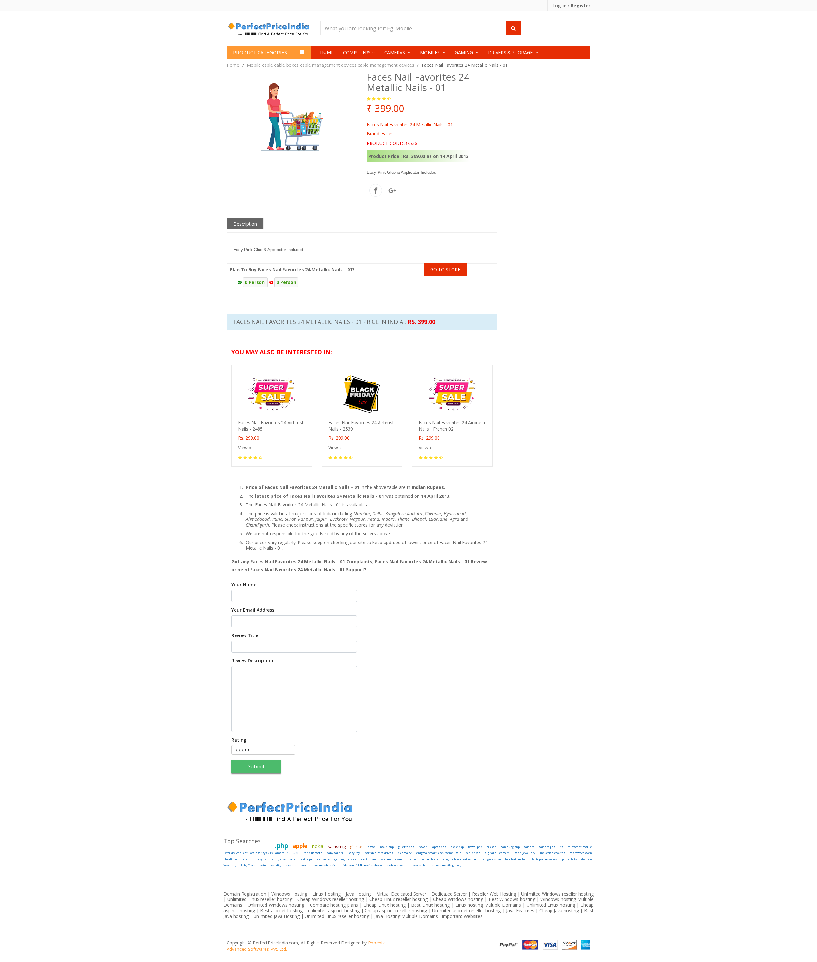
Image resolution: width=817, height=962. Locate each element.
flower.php (475, 847)
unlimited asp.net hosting (334, 910)
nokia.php (387, 847)
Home (327, 52)
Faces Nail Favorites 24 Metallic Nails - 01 (465, 65)
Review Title (244, 635)
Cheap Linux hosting (385, 905)
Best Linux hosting (431, 905)
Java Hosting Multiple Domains (406, 916)
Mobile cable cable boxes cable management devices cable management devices (330, 65)
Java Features (520, 910)
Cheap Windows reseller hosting (330, 899)
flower (423, 847)
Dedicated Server (449, 894)
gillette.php (406, 847)
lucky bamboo (264, 859)
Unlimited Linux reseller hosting (259, 899)
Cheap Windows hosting (458, 899)
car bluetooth (313, 853)
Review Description (252, 661)
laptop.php (438, 847)
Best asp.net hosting (281, 910)
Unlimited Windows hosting (277, 905)
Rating (238, 740)
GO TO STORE (445, 269)
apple (300, 846)
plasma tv (405, 853)
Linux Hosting (326, 894)
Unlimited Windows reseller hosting (557, 894)
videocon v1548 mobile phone (362, 865)
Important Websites (462, 916)
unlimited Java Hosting (277, 916)
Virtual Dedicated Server (401, 894)
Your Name (243, 585)
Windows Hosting (289, 894)
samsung (337, 846)
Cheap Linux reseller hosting (398, 899)
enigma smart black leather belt (505, 859)
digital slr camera (497, 853)
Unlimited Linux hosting (551, 905)
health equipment (238, 859)
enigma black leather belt (460, 859)
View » (244, 447)
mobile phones (396, 865)
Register (580, 6)
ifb (561, 847)
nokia (317, 846)
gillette (356, 846)
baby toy (354, 853)
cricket (491, 847)
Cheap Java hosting (559, 910)
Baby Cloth (248, 865)
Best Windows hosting (512, 899)
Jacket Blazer (287, 859)
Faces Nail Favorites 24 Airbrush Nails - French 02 (452, 425)
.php (281, 846)
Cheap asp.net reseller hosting (396, 910)
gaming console (345, 859)
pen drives (473, 853)
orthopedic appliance (315, 859)
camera (529, 847)
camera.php (547, 847)
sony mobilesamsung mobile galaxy (436, 865)
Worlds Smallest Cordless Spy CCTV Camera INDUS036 (262, 853)
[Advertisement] (522, 286)
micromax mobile (580, 847)
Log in (560, 6)
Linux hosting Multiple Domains (488, 905)
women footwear (392, 859)
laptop (371, 847)
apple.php (457, 847)
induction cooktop (552, 853)
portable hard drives (379, 853)
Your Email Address (252, 610)
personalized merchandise (319, 865)
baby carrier (335, 853)
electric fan (368, 859)
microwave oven (580, 853)
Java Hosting (358, 894)
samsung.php (510, 847)
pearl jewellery (524, 853)
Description (245, 224)
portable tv (569, 859)
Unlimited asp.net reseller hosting (467, 910)
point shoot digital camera (278, 865)
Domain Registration (244, 894)
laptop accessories (544, 859)
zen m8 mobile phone (423, 859)
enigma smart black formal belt (438, 853)
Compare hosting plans (334, 905)
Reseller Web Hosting (494, 894)
